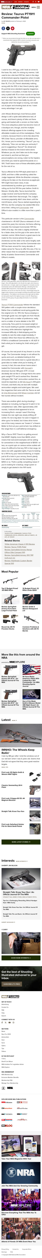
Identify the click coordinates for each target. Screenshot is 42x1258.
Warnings (4, 1252)
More (13, 720)
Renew (20, 2)
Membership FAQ (7, 1080)
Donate (26, 2)
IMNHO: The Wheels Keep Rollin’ (18, 751)
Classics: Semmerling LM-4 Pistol (12, 786)
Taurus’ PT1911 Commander (12, 304)
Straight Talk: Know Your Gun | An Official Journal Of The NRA (18, 893)
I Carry (5, 929)
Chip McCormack (11, 393)
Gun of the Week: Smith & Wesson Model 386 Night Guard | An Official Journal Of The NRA (31, 705)
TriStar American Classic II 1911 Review (20, 544)
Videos (4, 1051)
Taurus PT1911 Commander (13, 533)
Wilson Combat (28, 393)
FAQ (3, 1010)
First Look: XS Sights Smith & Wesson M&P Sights (13, 773)
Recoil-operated (18, 535)
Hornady (28, 368)
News (3, 767)
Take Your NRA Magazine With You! (16, 1158)
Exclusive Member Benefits (10, 1077)
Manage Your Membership (10, 1083)
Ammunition (5, 1037)
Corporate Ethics (26, 1249)
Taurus (24, 533)
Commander (24, 207)
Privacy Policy (5, 1249)
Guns (3, 23)
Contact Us (5, 1007)
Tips (7, 767)
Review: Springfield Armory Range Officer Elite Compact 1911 (18, 551)
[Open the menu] (38, 7)
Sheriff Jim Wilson (9, 865)
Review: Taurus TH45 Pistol (15, 547)
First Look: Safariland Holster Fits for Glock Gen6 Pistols (13, 825)
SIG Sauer (27, 382)
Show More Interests (25, 958)
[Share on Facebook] (3, 27)
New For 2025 (6, 1034)
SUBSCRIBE (12, 984)
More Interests (21, 861)
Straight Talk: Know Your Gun (13, 811)
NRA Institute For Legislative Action (13, 1064)
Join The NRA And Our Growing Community (20, 1185)
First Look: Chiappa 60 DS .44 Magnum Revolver (13, 799)
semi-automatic (30, 535)
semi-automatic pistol (29, 897)
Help (3, 1013)
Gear (3, 1040)
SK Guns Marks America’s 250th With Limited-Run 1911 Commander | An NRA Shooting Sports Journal (31, 681)
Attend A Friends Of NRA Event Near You (19, 1241)
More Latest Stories (26, 842)
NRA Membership (7, 1074)
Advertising (5, 1004)
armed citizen (17, 897)
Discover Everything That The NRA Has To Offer (19, 1213)
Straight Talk (7, 897)
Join (15, 2)
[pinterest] (12, 27)
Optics (4, 1046)
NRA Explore (6, 1067)
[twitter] (8, 27)
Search (4, 1016)
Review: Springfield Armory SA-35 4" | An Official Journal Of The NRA (10, 679)
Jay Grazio (10, 537)
